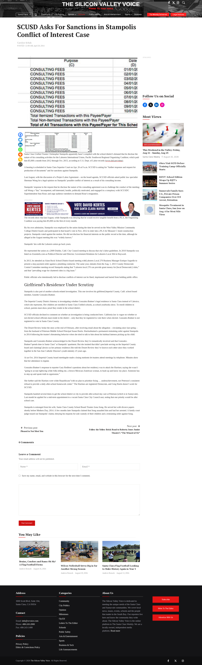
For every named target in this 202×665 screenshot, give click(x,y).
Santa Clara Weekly (151, 157)
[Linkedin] (20, 144)
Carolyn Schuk (24, 42)
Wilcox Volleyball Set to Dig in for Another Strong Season (79, 567)
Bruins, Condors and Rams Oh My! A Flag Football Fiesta (37, 563)
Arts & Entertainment (112, 14)
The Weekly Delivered (158, 15)
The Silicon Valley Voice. (40, 661)
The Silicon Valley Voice (101, 4)
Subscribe (166, 599)
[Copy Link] (20, 159)
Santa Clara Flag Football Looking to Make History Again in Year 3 (120, 567)
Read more (115, 631)
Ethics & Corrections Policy (28, 647)
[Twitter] (20, 139)
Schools (81, 14)
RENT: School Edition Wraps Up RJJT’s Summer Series (170, 180)
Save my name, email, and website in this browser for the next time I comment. (56, 476)
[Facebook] (20, 134)
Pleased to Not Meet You (32, 431)
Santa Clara (23, 15)
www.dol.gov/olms (114, 160)
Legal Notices (178, 15)
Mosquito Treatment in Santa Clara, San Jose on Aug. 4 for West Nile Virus (172, 210)
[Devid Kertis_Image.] (82, 208)
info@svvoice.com (30, 621)
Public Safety (94, 14)
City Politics (59, 14)
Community (45, 14)
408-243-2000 (28, 624)
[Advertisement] (163, 76)
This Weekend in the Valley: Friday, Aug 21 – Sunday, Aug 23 (161, 151)
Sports (127, 14)
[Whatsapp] (20, 149)
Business (138, 14)
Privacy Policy (22, 644)
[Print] (20, 154)
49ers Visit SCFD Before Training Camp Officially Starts (172, 166)
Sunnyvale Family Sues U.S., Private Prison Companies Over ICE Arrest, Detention (171, 195)
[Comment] (20, 164)
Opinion (71, 14)
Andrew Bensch (25, 569)
